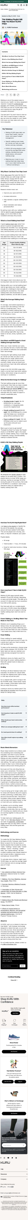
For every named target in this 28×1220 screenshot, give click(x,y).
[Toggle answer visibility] (26, 706)
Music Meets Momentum (9, 86)
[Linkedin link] (14, 94)
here (5, 280)
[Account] (24, 5)
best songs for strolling (8, 690)
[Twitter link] (10, 94)
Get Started (14, 1113)
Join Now (15, 1013)
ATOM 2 (23, 608)
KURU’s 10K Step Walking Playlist (11, 73)
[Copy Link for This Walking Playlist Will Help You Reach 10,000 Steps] (18, 94)
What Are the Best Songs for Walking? (13, 70)
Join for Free (7, 1081)
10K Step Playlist (15, 820)
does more (8, 175)
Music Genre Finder (8, 905)
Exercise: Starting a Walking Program (14, 884)
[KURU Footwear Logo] (4, 5)
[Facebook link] (7, 94)
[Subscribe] (23, 1145)
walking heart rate (11, 224)
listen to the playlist (10, 526)
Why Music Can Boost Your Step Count (13, 56)
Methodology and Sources (9, 89)
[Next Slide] (0, 1)
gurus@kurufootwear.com (13, 1193)
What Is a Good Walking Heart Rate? (12, 59)
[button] (18, 5)
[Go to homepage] (5, 1163)
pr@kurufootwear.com (9, 944)
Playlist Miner (6, 896)
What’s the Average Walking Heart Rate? (13, 62)
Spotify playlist (16, 474)
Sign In (20, 1081)
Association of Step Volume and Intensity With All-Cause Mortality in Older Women (14, 891)
